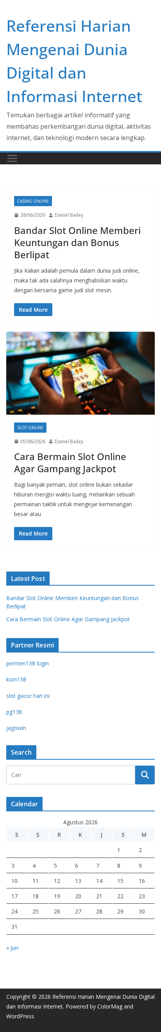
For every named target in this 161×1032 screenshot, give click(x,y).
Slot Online (30, 427)
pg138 (14, 712)
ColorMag (109, 1006)
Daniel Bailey (69, 215)
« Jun (12, 947)
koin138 (16, 679)
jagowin (16, 728)
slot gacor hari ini (28, 695)
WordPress (20, 1016)
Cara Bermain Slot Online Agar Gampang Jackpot (70, 462)
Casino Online (33, 201)
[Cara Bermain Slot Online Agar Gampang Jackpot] (80, 373)
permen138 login (27, 663)
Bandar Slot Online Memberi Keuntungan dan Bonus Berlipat (77, 242)
